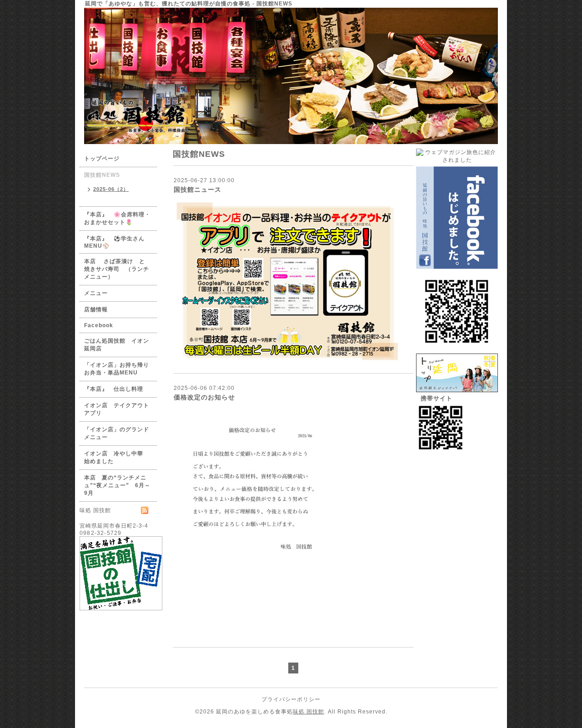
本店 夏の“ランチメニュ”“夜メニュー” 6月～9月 (117, 485)
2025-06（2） (111, 189)
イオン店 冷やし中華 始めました (116, 457)
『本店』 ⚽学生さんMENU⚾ (114, 242)
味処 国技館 (308, 711)
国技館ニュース (197, 189)
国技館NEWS (102, 175)
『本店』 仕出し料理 (113, 389)
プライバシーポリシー (291, 699)
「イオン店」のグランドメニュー (116, 433)
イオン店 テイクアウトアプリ (116, 409)
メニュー (96, 293)
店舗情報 (96, 309)
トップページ (102, 158)
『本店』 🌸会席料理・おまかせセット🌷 (117, 218)
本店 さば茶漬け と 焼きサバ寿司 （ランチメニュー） (117, 269)
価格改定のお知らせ (204, 397)
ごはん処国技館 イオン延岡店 (116, 345)
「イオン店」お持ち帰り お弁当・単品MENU (119, 369)
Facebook (98, 325)
